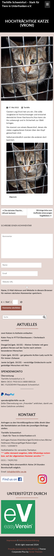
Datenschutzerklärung (28, 540)
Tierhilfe (26, 108)
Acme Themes (35, 552)
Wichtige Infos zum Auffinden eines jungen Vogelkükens (42, 213)
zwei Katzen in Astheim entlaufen (16, 333)
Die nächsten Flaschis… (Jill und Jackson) (12, 212)
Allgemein (13, 197)
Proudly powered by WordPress (23, 549)
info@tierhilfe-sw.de (16, 472)
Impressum (12, 540)
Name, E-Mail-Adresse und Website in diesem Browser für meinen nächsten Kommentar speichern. (26, 291)
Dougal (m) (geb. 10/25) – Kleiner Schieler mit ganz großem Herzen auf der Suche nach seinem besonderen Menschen (24, 348)
